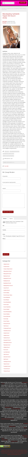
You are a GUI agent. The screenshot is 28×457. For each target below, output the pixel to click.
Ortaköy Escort (7, 347)
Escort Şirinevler (7, 316)
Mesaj (4, 238)
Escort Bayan (6, 299)
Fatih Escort (6, 325)
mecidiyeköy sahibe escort (8, 153)
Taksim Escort (6, 363)
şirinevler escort (12, 451)
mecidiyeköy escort (5, 451)
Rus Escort (6, 349)
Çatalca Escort (7, 290)
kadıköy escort (10, 454)
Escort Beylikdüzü (7, 302)
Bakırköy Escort (7, 276)
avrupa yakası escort (22, 450)
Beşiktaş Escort (7, 280)
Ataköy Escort (6, 264)
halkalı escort (4, 450)
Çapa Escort (6, 287)
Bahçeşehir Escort (7, 273)
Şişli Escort (6, 359)
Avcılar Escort (6, 266)
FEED (25, 427)
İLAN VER (23, 2)
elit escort (7, 151)
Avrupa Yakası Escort (8, 268)
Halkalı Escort (6, 333)
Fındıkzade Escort (7, 328)
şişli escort (24, 435)
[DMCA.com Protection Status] (5, 446)
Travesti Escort (7, 368)
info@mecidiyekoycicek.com (7, 418)
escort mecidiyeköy (16, 408)
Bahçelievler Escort (7, 271)
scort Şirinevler (7, 352)
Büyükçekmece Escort (8, 285)
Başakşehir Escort (7, 278)
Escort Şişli (6, 318)
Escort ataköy (6, 292)
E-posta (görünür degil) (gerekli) (9, 182)
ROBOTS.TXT (12, 426)
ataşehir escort (23, 453)
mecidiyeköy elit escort (14, 151)
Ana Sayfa (4, 8)
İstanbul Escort (7, 337)
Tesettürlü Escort (7, 366)
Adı (3, 225)
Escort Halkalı (6, 309)
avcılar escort (7, 453)
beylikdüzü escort (9, 407)
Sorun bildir (6, 166)
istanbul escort (14, 441)
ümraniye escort (17, 454)
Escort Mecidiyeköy (7, 311)
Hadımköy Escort (7, 330)
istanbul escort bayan (15, 453)
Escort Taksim (6, 321)
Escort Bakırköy (7, 297)
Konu (4, 234)
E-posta (4, 229)
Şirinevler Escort (7, 356)
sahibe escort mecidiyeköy (8, 155)
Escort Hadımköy (7, 306)
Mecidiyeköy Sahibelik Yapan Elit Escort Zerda (11, 16)
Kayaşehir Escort (7, 340)
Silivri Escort (6, 354)
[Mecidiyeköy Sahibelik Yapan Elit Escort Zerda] (11, 37)
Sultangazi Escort (7, 361)
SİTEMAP (25, 423)
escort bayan (4, 439)
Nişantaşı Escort (7, 344)
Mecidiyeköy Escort (10, 8)
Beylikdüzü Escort (7, 283)
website (4, 188)
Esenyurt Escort (7, 323)
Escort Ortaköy (7, 314)
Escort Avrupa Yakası (8, 295)
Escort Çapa (6, 304)
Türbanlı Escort (7, 371)
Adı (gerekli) (5, 176)
